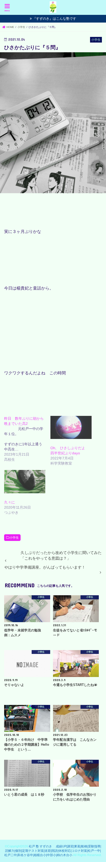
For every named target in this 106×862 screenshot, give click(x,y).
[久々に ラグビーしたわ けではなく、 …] (24, 481)
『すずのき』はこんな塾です (54, 18)
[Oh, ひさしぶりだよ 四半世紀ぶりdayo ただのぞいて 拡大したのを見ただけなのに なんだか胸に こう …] (71, 427)
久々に (9, 502)
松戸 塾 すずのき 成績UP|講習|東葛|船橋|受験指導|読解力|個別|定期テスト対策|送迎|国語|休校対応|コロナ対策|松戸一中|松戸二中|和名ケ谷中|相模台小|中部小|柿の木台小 (52, 851)
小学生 (14, 537)
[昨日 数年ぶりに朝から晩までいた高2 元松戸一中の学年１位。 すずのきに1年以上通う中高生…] (27, 439)
